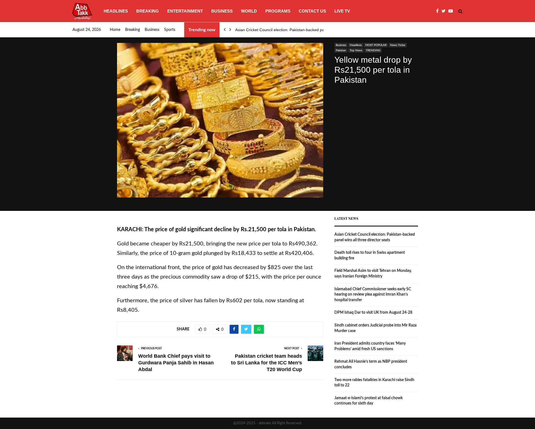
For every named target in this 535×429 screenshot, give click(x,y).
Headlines (116, 11)
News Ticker (397, 45)
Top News (356, 50)
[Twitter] (444, 11)
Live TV (342, 11)
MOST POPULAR (375, 45)
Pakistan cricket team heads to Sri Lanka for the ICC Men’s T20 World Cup (266, 362)
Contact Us (312, 11)
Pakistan (341, 50)
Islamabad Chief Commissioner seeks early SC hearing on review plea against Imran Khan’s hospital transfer (372, 294)
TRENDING (373, 50)
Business (222, 11)
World (249, 11)
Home (115, 30)
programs (277, 11)
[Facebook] (438, 11)
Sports (169, 30)
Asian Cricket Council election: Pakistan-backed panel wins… (288, 30)
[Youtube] (452, 11)
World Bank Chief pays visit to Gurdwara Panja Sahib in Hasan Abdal (176, 362)
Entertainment (185, 11)
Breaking (147, 11)
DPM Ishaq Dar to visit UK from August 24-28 (373, 313)
